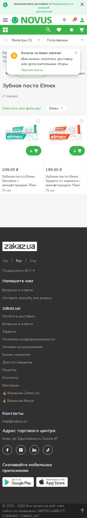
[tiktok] (48, 450)
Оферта (9, 331)
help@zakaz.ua (14, 421)
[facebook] (7, 450)
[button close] (82, 4)
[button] (64, 20)
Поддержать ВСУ (16, 270)
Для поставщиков (17, 362)
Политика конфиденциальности (28, 339)
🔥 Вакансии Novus (18, 400)
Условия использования (22, 347)
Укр (5, 261)
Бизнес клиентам (16, 354)
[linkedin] (34, 450)
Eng (33, 261)
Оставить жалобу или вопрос (27, 298)
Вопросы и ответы (17, 290)
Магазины (10, 385)
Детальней (44, 11)
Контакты (10, 377)
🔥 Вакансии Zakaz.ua (20, 393)
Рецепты (9, 370)
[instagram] (21, 450)
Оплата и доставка (18, 316)
